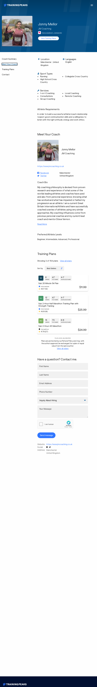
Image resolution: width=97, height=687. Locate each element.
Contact (5, 74)
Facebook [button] (44, 173)
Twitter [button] (43, 176)
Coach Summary (9, 59)
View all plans (66, 261)
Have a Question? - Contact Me (52, 32)
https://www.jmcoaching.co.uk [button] (50, 166)
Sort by (40, 268)
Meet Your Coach (9, 64)
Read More (42, 224)
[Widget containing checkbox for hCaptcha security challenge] (55, 424)
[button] (47, 447)
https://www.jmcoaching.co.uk (59, 444)
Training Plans (8, 69)
